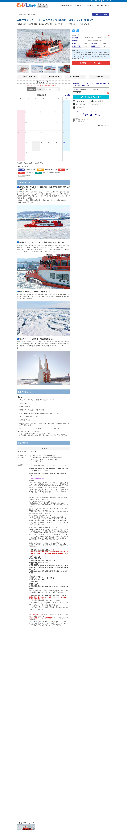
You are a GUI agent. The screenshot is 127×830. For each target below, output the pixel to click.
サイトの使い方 (95, 1)
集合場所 (89, 5)
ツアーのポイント (51, 76)
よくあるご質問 (98, 101)
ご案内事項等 (99, 76)
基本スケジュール (75, 76)
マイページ (79, 5)
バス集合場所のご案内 (92, 97)
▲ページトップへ (103, 125)
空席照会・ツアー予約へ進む (91, 63)
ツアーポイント (80, 104)
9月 (66, 95)
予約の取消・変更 (103, 5)
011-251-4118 (92, 115)
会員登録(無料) (66, 5)
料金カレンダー (28, 76)
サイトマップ (107, 1)
